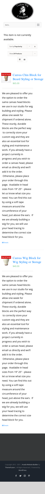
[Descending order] (35, 46)
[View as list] (24, 59)
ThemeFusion (10, 467)
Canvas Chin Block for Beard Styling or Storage (28, 77)
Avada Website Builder (30, 464)
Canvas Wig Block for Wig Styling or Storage (27, 260)
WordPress (22, 470)
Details (6, 243)
